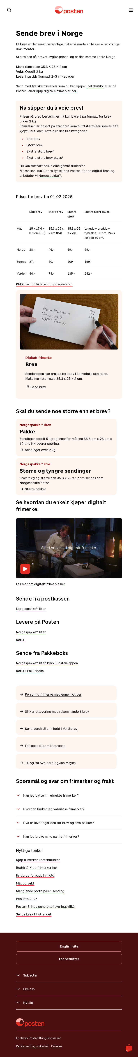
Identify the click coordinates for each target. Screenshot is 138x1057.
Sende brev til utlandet (33, 914)
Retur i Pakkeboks (30, 671)
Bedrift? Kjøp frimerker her (36, 867)
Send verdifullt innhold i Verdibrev (51, 728)
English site (69, 946)
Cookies (56, 1046)
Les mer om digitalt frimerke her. (41, 584)
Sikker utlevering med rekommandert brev (57, 711)
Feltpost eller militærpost (45, 746)
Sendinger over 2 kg (40, 450)
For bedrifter (69, 959)
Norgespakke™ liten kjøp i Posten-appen (47, 663)
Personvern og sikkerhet (32, 1046)
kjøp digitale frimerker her (56, 91)
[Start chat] (129, 1048)
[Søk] (9, 10)
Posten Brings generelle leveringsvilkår (46, 906)
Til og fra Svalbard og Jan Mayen (50, 763)
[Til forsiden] (69, 10)
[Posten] (30, 1022)
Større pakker (35, 489)
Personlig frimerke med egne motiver (53, 694)
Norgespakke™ (50, 175)
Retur (20, 640)
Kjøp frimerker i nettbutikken (38, 860)
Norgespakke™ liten (31, 608)
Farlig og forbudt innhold (35, 875)
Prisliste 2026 (26, 899)
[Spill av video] (25, 569)
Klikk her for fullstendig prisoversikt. (44, 284)
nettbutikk (96, 86)
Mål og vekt (25, 883)
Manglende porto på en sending (40, 891)
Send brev (38, 387)
